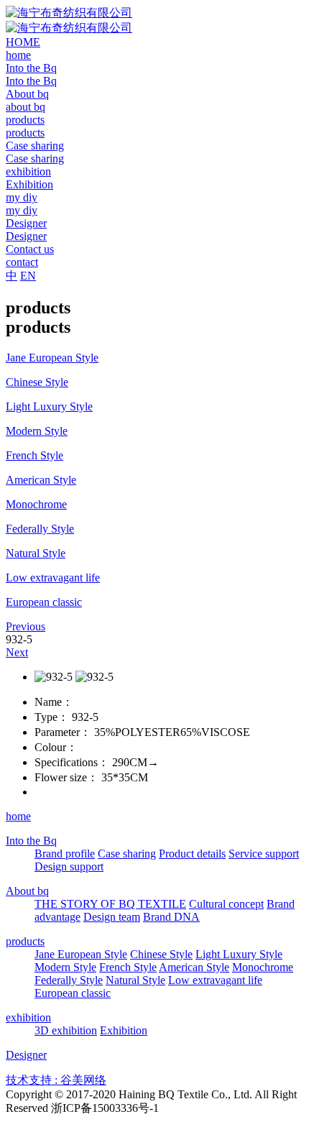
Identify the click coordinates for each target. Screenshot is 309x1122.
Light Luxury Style (238, 954)
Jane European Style (80, 954)
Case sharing (127, 853)
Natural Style (135, 980)
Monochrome (262, 967)
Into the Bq (31, 840)
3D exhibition (65, 1030)
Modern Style (65, 967)
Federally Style (68, 980)
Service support (264, 853)
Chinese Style (161, 954)
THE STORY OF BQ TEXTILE (110, 904)
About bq (27, 891)
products (25, 941)
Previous (25, 626)
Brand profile (64, 853)
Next (17, 652)
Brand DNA (171, 917)
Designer (26, 1055)
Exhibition (123, 1030)
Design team (111, 917)
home (18, 816)
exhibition (28, 1017)
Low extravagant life (215, 980)
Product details (192, 853)
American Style (194, 967)
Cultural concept (226, 904)
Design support (68, 866)
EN (28, 276)
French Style (128, 967)
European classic (72, 993)
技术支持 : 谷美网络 (56, 1080)
